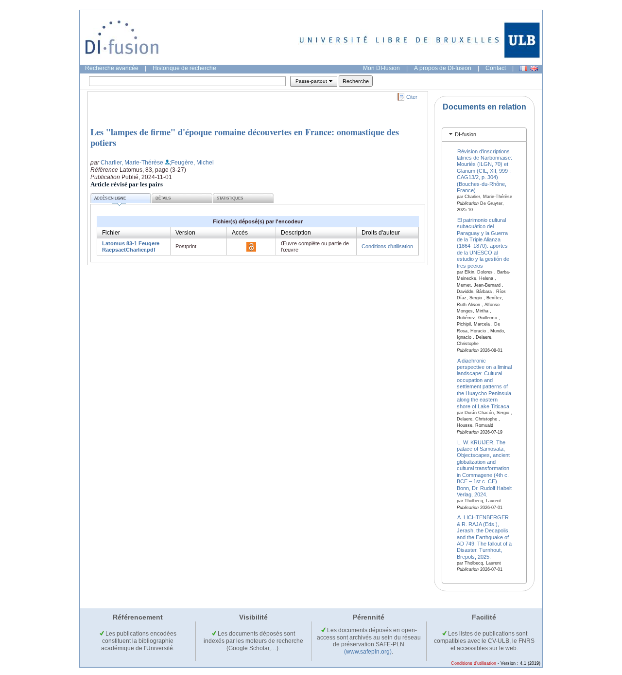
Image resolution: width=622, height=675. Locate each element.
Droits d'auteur (381, 232)
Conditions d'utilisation (387, 246)
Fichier (111, 232)
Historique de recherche (184, 68)
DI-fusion (465, 134)
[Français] (523, 68)
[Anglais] (534, 68)
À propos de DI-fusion (442, 68)
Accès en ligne (110, 198)
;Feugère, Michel (192, 162)
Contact (495, 68)
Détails (163, 198)
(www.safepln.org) (368, 651)
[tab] (484, 135)
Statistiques (230, 198)
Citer (411, 97)
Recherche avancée (111, 68)
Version (185, 232)
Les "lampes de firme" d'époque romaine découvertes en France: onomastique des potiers (244, 137)
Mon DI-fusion (381, 68)
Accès (240, 232)
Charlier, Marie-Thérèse (132, 162)
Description (296, 232)
